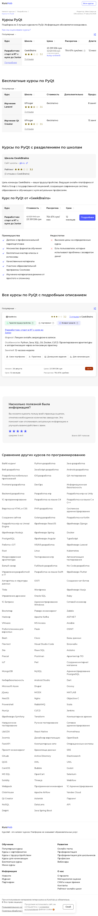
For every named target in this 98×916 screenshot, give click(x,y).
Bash (4, 638)
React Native (41, 731)
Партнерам (8, 882)
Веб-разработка (11, 469)
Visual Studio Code (44, 644)
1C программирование (14, 499)
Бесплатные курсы (12, 862)
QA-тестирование (76, 475)
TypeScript (72, 538)
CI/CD (37, 710)
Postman (39, 656)
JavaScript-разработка (46, 469)
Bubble (38, 768)
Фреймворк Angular (45, 538)
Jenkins (71, 710)
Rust (4, 551)
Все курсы (88, 3)
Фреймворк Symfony (13, 716)
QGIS (4, 762)
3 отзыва (29, 59)
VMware (6, 623)
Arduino (71, 650)
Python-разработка (44, 463)
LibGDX (6, 731)
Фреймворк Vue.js (76, 590)
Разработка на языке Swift (48, 572)
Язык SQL (39, 650)
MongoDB (7, 671)
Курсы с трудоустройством (16, 855)
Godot (70, 768)
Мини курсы (8, 865)
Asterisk (38, 798)
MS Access (40, 623)
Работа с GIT (9, 545)
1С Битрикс (8, 602)
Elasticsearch (74, 756)
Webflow (71, 780)
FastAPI (6, 744)
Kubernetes (73, 551)
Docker (70, 532)
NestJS (5, 698)
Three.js (38, 780)
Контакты (62, 885)
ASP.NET (71, 617)
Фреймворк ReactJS (45, 523)
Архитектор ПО (75, 656)
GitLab (5, 756)
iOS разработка (42, 475)
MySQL (38, 671)
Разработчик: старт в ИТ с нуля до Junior (24, 331)
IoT (3, 662)
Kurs (7, 3)
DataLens (39, 804)
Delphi (5, 810)
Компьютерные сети (45, 744)
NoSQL (5, 804)
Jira (3, 650)
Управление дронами (14, 596)
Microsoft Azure (10, 686)
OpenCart (39, 774)
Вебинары (63, 862)
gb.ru (22, 163)
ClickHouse (8, 792)
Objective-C (73, 698)
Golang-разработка (44, 517)
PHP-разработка (43, 508)
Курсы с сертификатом (14, 852)
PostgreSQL (8, 538)
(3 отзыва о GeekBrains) (16, 174)
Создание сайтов (11, 517)
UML (69, 762)
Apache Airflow (42, 792)
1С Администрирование (80, 786)
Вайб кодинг (9, 463)
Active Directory (42, 756)
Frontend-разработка (13, 484)
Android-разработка (78, 469)
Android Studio (42, 680)
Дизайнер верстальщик (47, 738)
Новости (6, 876)
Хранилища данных (45, 750)
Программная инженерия (48, 786)
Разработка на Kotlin (78, 517)
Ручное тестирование (46, 723)
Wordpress (40, 590)
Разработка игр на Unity (80, 493)
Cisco (37, 638)
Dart (69, 680)
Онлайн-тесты (65, 849)
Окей (68, 907)
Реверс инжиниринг (45, 611)
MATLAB (71, 692)
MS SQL (6, 774)
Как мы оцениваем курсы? (16, 30)
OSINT (70, 629)
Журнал (6, 879)
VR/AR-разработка (44, 545)
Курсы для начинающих (15, 858)
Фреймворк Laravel (77, 545)
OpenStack (72, 738)
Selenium (71, 774)
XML (36, 762)
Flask (37, 629)
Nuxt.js (5, 710)
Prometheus (73, 731)
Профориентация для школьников (76, 855)
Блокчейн (72, 644)
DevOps (38, 484)
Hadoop (6, 617)
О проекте (63, 876)
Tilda (4, 590)
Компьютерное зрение (79, 716)
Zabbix (70, 611)
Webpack (7, 786)
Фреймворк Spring (44, 532)
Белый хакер (9, 566)
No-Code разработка (78, 566)
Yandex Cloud (74, 792)
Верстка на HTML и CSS (14, 508)
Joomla (6, 738)
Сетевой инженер (76, 602)
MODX (37, 692)
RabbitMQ (39, 704)
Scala (69, 704)
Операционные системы (80, 744)
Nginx (37, 698)
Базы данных (74, 638)
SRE (69, 750)
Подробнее (10, 62)
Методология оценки (69, 879)
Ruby (69, 596)
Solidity (5, 780)
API (68, 804)
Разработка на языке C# (47, 499)
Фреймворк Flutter (77, 572)
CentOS (6, 768)
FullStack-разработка (45, 566)
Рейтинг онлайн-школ (69, 889)
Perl (36, 662)
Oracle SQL (40, 596)
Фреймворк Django (77, 523)
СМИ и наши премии (68, 882)
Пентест (6, 644)
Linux (37, 551)
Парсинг (71, 798)
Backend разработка (13, 493)
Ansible (70, 623)
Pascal (5, 656)
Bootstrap (7, 611)
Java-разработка (76, 463)
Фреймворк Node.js (12, 532)
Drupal (37, 686)
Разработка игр (42, 493)
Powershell (7, 704)
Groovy (70, 686)
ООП (37, 581)
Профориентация (67, 852)
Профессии (63, 858)
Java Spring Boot (43, 810)
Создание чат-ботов (78, 581)
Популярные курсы (12, 849)
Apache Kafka (41, 617)
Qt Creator (7, 798)
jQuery (5, 692)
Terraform (39, 716)
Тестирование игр (44, 557)
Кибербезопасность (13, 680)
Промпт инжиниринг (13, 750)
